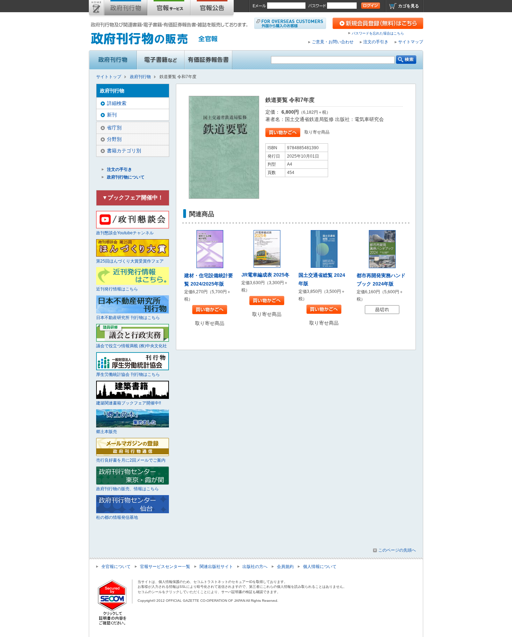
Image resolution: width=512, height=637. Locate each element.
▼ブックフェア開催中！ (132, 197)
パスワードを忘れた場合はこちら (378, 33)
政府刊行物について (126, 177)
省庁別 (114, 127)
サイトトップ (96, 9)
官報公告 (212, 9)
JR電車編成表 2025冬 (265, 275)
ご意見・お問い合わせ (333, 41)
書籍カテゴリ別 (124, 150)
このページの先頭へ (397, 550)
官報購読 (169, 9)
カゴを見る (408, 5)
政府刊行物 (125, 9)
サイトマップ (410, 41)
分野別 (114, 139)
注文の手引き (375, 41)
